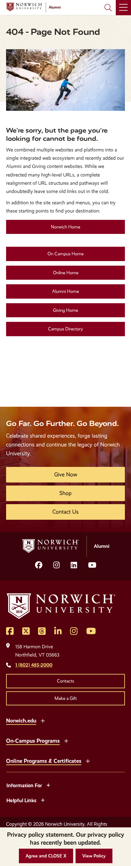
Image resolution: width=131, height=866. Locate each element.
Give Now (65, 474)
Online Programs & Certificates (43, 761)
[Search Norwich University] (108, 7)
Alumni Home (65, 291)
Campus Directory (65, 329)
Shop (65, 493)
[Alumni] (24, 7)
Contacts (65, 681)
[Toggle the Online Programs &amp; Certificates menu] (87, 760)
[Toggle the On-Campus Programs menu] (66, 740)
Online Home (65, 272)
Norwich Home (65, 227)
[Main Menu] (123, 7)
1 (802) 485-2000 (33, 665)
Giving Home (65, 310)
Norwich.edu (21, 720)
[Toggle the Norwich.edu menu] (42, 720)
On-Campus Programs (33, 740)
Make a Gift (66, 698)
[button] (46, 856)
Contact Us (65, 512)
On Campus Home (65, 254)
